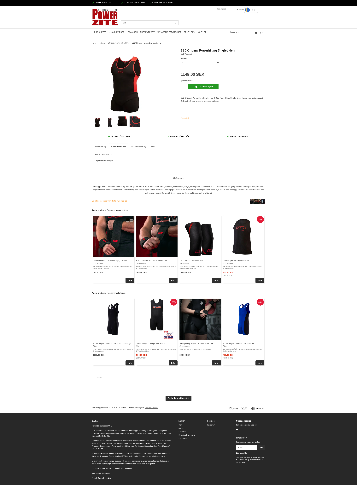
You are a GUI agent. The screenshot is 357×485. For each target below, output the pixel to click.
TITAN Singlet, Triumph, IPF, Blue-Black (239, 343)
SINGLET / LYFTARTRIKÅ (119, 43)
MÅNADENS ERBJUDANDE (169, 32)
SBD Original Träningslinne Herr (236, 261)
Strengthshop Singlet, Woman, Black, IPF (196, 343)
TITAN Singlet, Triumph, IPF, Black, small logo (112, 343)
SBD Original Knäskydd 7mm (191, 261)
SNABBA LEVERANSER (162, 3)
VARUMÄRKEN (118, 32)
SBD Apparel (186, 54)
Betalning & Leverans (186, 435)
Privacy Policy (249, 460)
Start (180, 425)
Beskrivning (100, 147)
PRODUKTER (100, 32)
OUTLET (202, 32)
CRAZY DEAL (190, 32)
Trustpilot (185, 118)
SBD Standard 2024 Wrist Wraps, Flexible (110, 261)
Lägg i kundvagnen (203, 86)
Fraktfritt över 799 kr (102, 3)
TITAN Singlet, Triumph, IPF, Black (150, 343)
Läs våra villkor (242, 453)
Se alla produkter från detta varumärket (109, 201)
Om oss (181, 428)
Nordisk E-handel (151, 408)
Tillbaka (98, 377)
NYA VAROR (132, 32)
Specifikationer (118, 147)
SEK (254, 10)
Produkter (102, 43)
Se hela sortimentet (178, 398)
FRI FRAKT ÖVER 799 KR (120, 136)
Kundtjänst (182, 438)
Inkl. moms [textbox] (221, 9)
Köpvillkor (182, 432)
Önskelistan (188, 81)
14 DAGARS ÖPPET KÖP (134, 3)
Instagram (211, 425)
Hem (94, 43)
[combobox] (223, 9)
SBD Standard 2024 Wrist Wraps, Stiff (151, 261)
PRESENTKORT (147, 32)
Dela (153, 147)
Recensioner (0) (138, 147)
